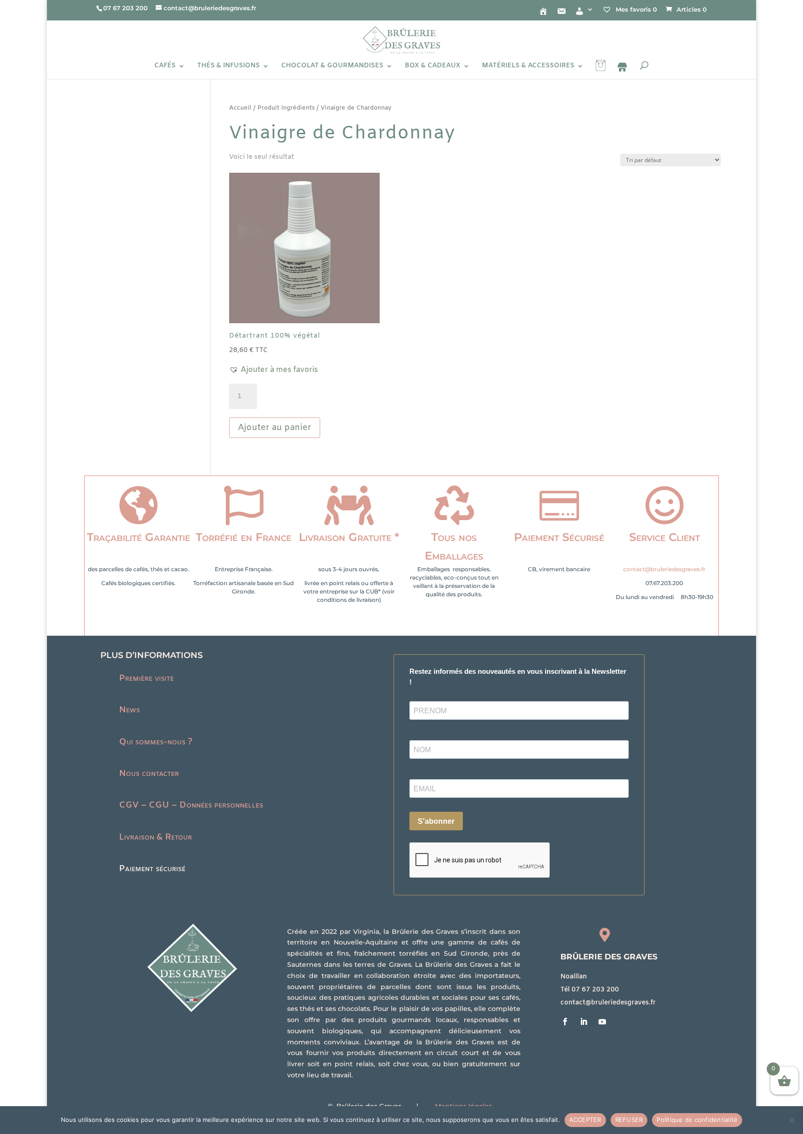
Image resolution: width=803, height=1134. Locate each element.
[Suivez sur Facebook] (565, 1021)
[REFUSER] (791, 1120)
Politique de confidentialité (697, 1119)
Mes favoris (635, 9)
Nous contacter (149, 774)
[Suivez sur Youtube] (602, 1021)
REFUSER (629, 1119)
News (129, 710)
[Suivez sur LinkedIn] (583, 1021)
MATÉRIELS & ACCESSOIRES (528, 66)
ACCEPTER (585, 1119)
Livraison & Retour (155, 837)
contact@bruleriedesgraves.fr (664, 569)
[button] (273, 370)
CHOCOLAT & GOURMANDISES (332, 66)
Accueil (240, 108)
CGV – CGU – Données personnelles (191, 805)
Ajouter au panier (274, 427)
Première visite (146, 678)
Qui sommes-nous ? (155, 742)
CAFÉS (165, 66)
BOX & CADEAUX (433, 66)
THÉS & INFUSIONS (228, 66)
